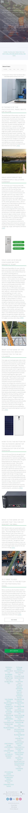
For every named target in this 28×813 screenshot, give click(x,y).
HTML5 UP (15, 808)
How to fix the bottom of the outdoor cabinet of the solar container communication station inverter (13, 446)
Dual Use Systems (19, 752)
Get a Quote (14, 650)
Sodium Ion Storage (19, 715)
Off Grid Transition (9, 775)
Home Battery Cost (9, 722)
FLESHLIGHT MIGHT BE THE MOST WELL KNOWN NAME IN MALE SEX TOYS (14, 53)
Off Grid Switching (19, 763)
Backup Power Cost (19, 761)
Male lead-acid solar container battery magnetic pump (11, 262)
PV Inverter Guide (19, 676)
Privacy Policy (14, 805)
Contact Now (14, 655)
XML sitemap (14, 807)
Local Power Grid (19, 710)
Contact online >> (14, 34)
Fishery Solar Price (19, 747)
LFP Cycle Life (9, 754)
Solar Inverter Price (19, 670)
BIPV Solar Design (19, 729)
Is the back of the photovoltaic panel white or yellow (14, 109)
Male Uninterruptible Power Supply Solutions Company (13, 180)
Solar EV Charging (9, 702)
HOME (5, 52)
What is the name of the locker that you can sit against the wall (13, 522)
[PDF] (18, 145)
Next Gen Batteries (19, 720)
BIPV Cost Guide (19, 741)
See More (14, 619)
